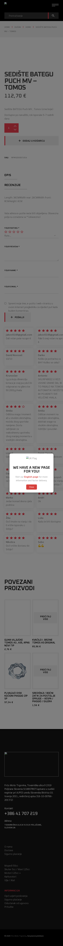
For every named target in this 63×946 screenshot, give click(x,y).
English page (31, 476)
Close (31, 487)
